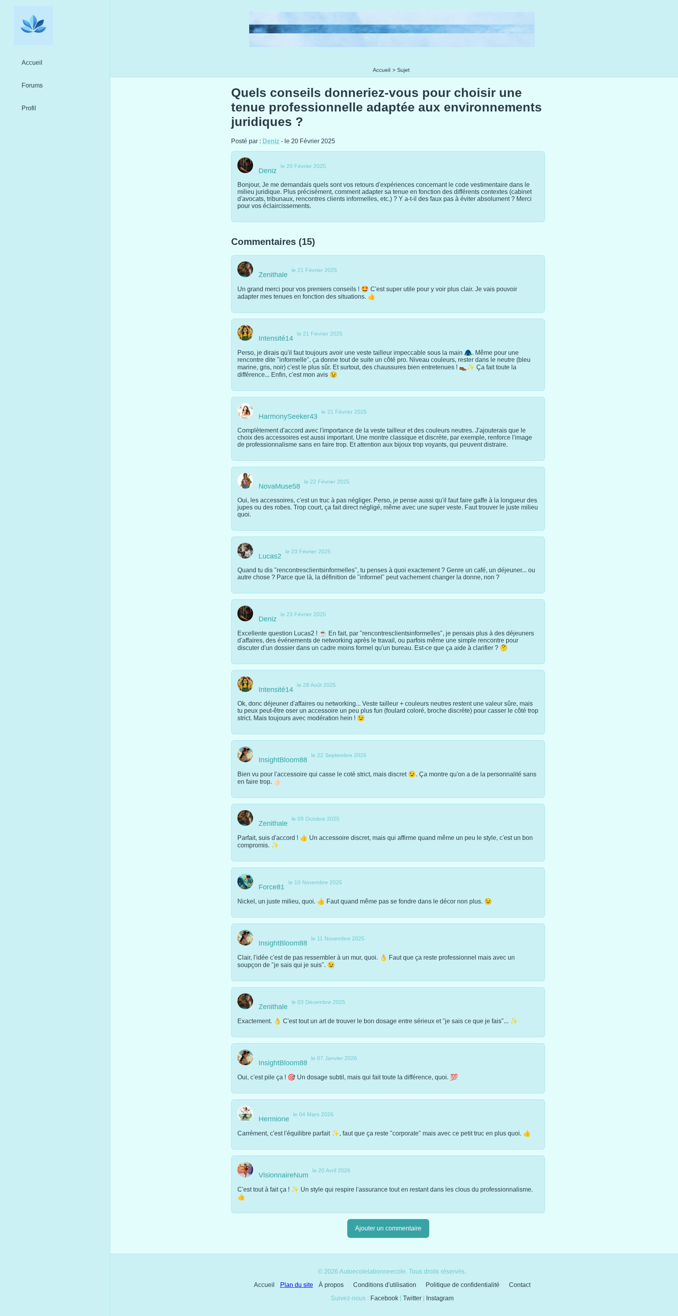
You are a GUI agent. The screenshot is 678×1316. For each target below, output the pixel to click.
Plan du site (296, 1284)
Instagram (440, 1298)
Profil (29, 108)
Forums (32, 85)
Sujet (403, 70)
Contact (519, 1284)
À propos (331, 1284)
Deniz (270, 141)
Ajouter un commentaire (388, 1228)
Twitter (412, 1298)
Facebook (384, 1298)
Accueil (381, 70)
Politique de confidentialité (462, 1284)
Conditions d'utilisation (384, 1284)
